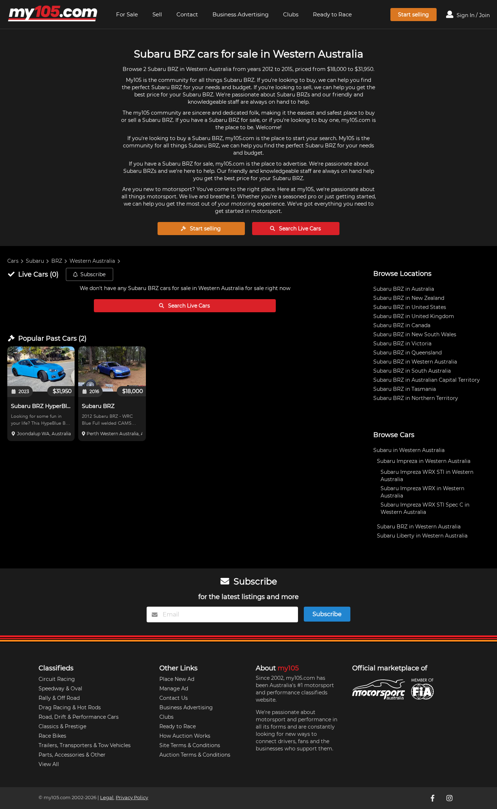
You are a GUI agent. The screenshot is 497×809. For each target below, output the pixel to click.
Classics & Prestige (62, 726)
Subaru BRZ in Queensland (407, 352)
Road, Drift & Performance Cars (79, 717)
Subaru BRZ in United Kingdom (413, 316)
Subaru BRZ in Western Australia (415, 361)
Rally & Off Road (59, 698)
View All (49, 764)
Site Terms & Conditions (189, 745)
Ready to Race (332, 14)
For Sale (127, 14)
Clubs (290, 14)
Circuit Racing (57, 679)
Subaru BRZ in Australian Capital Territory (426, 380)
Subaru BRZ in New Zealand (408, 298)
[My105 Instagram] (450, 798)
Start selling (413, 14)
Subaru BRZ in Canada (401, 325)
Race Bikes (52, 736)
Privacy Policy (132, 797)
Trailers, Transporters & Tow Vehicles (85, 745)
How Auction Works (184, 736)
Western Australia (92, 261)
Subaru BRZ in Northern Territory (415, 398)
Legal (107, 797)
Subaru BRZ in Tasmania (404, 389)
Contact (187, 14)
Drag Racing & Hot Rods (70, 707)
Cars (13, 261)
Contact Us (173, 698)
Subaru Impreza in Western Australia (423, 461)
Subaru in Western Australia (409, 450)
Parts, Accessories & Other (72, 755)
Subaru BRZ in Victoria (402, 343)
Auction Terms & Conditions (194, 755)
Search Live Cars (299, 228)
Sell (157, 14)
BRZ (56, 261)
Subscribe (93, 274)
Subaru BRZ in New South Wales (414, 334)
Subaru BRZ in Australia (403, 289)
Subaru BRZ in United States (409, 307)
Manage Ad (173, 688)
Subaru (35, 261)
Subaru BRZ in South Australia (412, 371)
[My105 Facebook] (433, 798)
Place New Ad (176, 679)
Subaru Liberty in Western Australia (422, 535)
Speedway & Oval (60, 688)
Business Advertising (240, 14)
